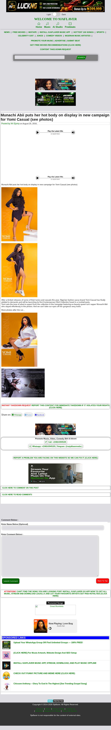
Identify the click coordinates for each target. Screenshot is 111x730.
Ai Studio (58, 27)
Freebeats (70, 27)
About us (40, 709)
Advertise (39, 711)
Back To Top (102, 581)
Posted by (6, 123)
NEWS (7, 32)
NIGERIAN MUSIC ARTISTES (77, 36)
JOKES (40, 36)
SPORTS (100, 32)
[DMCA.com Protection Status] (55, 702)
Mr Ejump (15, 123)
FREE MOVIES (19, 32)
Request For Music (52, 711)
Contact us (70, 709)
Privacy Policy (58, 709)
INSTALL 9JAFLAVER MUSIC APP (55, 32)
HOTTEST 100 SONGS (84, 32)
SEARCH (81, 57)
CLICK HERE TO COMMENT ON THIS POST (20, 488)
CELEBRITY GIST (26, 36)
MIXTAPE (32, 32)
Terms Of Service (69, 711)
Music (47, 27)
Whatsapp (18, 415)
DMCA (48, 709)
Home (39, 27)
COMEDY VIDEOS (54, 36)
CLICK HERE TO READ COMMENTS (17, 495)
